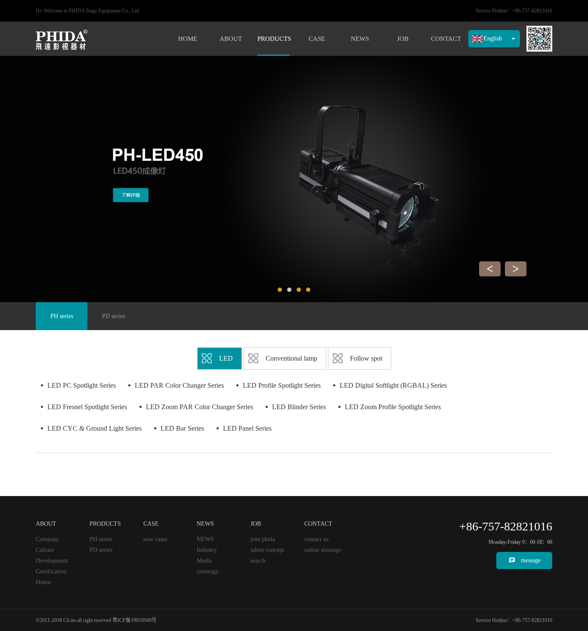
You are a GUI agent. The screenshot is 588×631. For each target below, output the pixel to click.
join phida (263, 539)
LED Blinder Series (299, 406)
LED (226, 358)
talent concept (267, 550)
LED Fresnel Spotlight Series (87, 406)
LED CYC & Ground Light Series (94, 428)
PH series (61, 316)
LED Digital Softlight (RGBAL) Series (393, 385)
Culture (45, 550)
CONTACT (446, 38)
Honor (43, 582)
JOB (403, 38)
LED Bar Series (182, 428)
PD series (113, 316)
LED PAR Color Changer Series (179, 385)
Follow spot (366, 358)
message (531, 560)
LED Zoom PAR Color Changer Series (199, 406)
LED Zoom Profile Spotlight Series (393, 406)
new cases (155, 539)
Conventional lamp (291, 358)
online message (322, 550)
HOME (187, 38)
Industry (207, 550)
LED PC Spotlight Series (81, 385)
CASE (317, 38)
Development (52, 560)
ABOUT (231, 38)
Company (47, 539)
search (258, 560)
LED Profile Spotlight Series (282, 385)
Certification (51, 571)
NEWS (360, 38)
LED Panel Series (247, 428)
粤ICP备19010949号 (134, 620)
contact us (316, 539)
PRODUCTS (273, 38)
